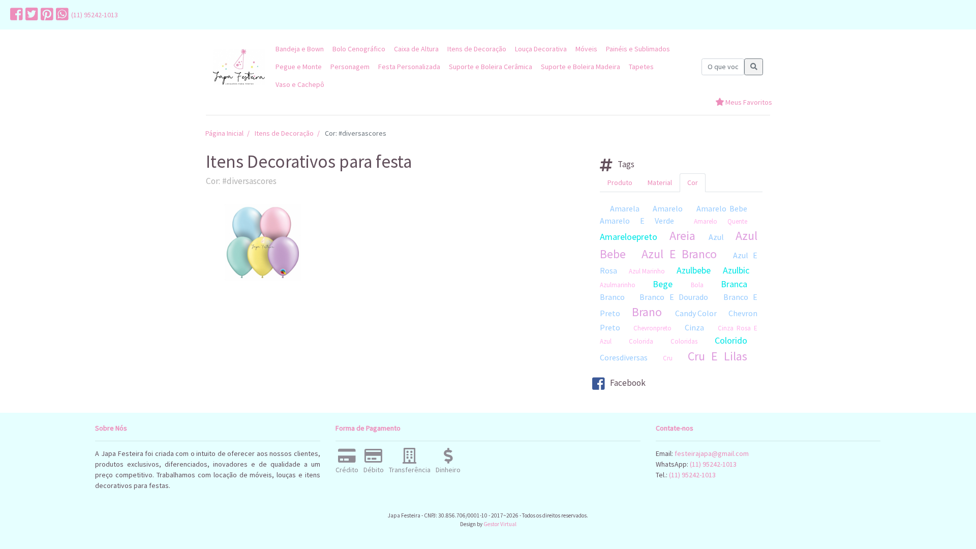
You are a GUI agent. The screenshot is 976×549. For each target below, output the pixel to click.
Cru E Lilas (717, 356)
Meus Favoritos (748, 102)
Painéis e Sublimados (638, 48)
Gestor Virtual (499, 524)
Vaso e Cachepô (300, 84)
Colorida (641, 341)
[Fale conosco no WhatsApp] (61, 14)
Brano (647, 312)
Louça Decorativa (541, 48)
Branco (612, 297)
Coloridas (683, 341)
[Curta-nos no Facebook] (15, 14)
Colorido (731, 340)
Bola (697, 285)
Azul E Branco (679, 254)
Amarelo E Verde (637, 221)
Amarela (624, 208)
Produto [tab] (619, 182)
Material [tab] (660, 182)
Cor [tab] (692, 182)
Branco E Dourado (673, 297)
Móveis (586, 48)
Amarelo (668, 208)
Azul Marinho (647, 271)
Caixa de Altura (416, 48)
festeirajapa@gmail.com (712, 453)
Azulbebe (694, 270)
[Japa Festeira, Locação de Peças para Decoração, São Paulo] (239, 67)
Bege (663, 284)
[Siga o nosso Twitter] (30, 14)
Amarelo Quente (720, 221)
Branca (734, 284)
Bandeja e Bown (300, 48)
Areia (682, 235)
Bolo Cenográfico (358, 48)
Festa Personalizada (409, 66)
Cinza (694, 327)
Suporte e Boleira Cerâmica (490, 66)
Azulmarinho (617, 285)
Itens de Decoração (476, 48)
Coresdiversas (624, 357)
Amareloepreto (628, 236)
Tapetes (641, 66)
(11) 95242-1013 (94, 14)
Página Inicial (224, 133)
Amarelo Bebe (721, 208)
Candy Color (696, 313)
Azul (716, 237)
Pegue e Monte (299, 66)
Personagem (350, 66)
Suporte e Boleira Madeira (580, 66)
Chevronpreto (652, 328)
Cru (668, 358)
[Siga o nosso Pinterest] (45, 14)
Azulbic (736, 270)
